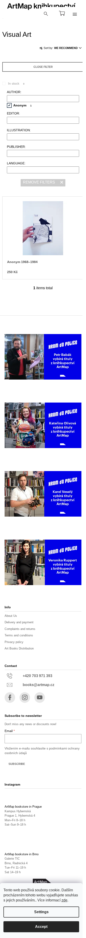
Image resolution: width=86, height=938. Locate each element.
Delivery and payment (19, 622)
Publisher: (16, 147)
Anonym (22, 105)
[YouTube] (39, 697)
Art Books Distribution (19, 648)
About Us (11, 616)
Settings (41, 912)
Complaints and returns (20, 629)
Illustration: (19, 130)
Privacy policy (14, 642)
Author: (14, 92)
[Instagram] (24, 697)
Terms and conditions (19, 635)
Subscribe (16, 764)
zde (64, 900)
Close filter (43, 67)
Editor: (13, 113)
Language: (16, 163)
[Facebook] (10, 697)
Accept (41, 927)
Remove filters (39, 182)
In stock (16, 83)
